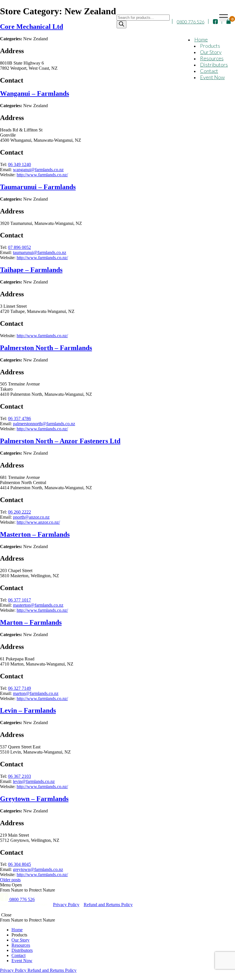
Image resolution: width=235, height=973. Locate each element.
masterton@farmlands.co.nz (38, 605)
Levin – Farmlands (28, 710)
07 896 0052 (19, 247)
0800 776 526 (190, 21)
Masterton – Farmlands (35, 534)
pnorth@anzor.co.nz (31, 517)
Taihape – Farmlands (31, 269)
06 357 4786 (19, 418)
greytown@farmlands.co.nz (38, 869)
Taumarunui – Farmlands (38, 187)
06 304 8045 (19, 864)
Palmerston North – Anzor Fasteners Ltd (60, 441)
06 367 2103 (19, 776)
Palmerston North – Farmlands (46, 347)
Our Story (211, 52)
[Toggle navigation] (223, 17)
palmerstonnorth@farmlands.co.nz (44, 423)
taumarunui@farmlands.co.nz (39, 252)
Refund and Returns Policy (108, 904)
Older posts (10, 879)
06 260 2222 (19, 512)
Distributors (214, 64)
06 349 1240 (19, 164)
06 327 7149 (19, 688)
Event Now (212, 77)
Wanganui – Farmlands (34, 93)
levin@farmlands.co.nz (34, 781)
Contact (209, 71)
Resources (212, 58)
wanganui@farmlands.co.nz (38, 169)
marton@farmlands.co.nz (35, 693)
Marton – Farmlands (31, 622)
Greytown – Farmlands (34, 798)
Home (201, 39)
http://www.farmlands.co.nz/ (42, 174)
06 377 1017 (19, 600)
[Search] (121, 24)
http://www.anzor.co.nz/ (38, 522)
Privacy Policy (66, 904)
